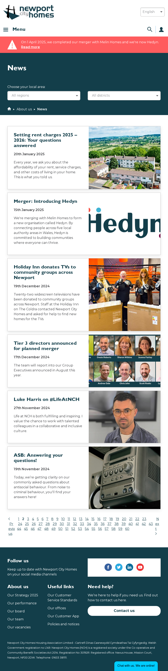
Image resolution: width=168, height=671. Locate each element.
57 (107, 529)
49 (53, 529)
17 (105, 519)
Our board (16, 611)
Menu (18, 29)
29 (55, 524)
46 (33, 529)
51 (66, 529)
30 (62, 524)
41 (137, 524)
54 (87, 529)
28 (47, 524)
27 (41, 524)
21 (130, 519)
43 (151, 524)
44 (19, 529)
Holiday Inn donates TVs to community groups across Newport (45, 272)
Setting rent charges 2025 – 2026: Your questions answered (45, 140)
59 (120, 529)
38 (116, 524)
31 (68, 524)
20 (124, 519)
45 (26, 529)
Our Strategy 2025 (22, 595)
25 (27, 524)
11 (69, 519)
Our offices (57, 608)
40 (130, 524)
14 (87, 519)
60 (127, 529)
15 (92, 519)
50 (60, 529)
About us (24, 109)
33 (82, 524)
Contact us (124, 610)
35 (96, 524)
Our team (15, 619)
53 (80, 529)
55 (93, 529)
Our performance (22, 603)
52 (73, 529)
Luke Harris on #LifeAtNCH (46, 399)
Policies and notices (63, 624)
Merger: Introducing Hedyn (45, 201)
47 (39, 529)
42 (144, 524)
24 (20, 524)
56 (100, 529)
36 (102, 524)
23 (144, 519)
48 (46, 529)
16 (98, 519)
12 (74, 519)
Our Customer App (63, 616)
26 (34, 524)
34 (89, 524)
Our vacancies (19, 627)
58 (113, 529)
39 (123, 524)
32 (75, 524)
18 (111, 519)
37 (109, 524)
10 (63, 519)
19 (117, 519)
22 (137, 519)
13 (80, 519)
